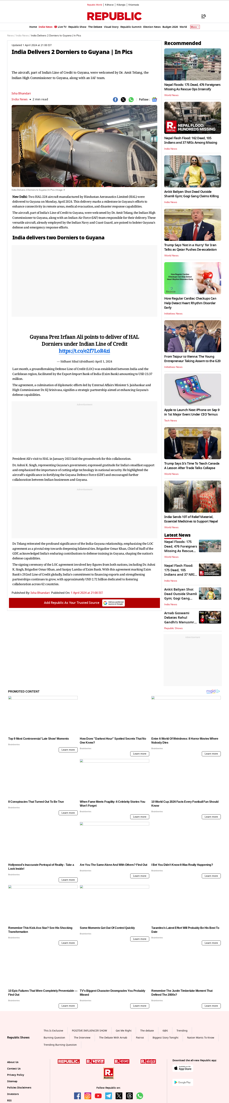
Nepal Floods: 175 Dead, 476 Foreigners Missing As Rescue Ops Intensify (192, 87)
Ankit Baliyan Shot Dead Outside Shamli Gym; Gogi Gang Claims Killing (191, 194)
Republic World (94, 4)
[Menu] (202, 16)
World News (171, 95)
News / (11, 35)
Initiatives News (173, 313)
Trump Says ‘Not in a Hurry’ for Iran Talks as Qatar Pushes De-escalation (190, 247)
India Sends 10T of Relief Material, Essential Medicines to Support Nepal (191, 519)
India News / (23, 35)
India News (20, 99)
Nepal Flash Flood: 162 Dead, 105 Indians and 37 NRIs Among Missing (190, 140)
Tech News (170, 420)
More (194, 27)
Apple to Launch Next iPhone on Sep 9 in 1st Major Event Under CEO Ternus (191, 412)
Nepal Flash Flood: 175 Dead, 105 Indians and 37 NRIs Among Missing (180, 572)
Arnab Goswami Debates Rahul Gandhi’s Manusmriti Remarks (180, 620)
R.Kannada (133, 4)
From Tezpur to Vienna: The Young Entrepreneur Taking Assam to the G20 (192, 358)
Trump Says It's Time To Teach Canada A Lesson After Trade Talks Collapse (191, 465)
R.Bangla (121, 4)
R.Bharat (109, 4)
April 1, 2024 (103, 361)
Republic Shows (173, 628)
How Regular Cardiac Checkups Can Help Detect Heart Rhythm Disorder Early (190, 303)
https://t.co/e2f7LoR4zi (84, 350)
